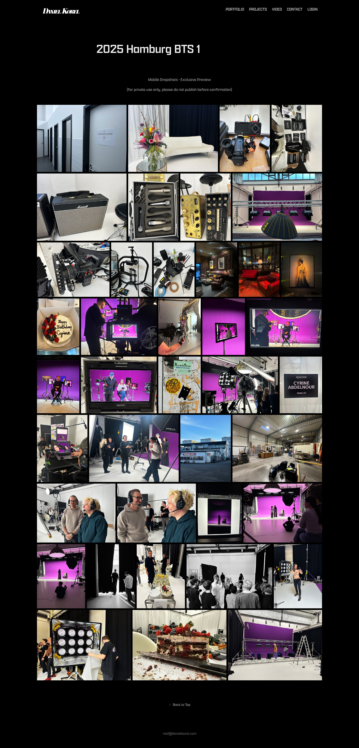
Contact (294, 9)
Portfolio (235, 9)
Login (312, 9)
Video (277, 9)
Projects (258, 9)
